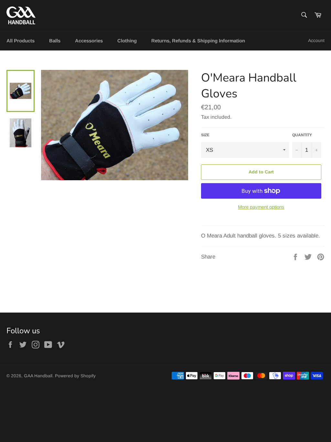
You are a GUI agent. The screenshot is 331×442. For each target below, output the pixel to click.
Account (316, 40)
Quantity (302, 135)
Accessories (89, 40)
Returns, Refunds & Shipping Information (198, 40)
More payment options (261, 207)
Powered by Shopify (75, 375)
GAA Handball (38, 375)
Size (205, 135)
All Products (20, 40)
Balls (54, 40)
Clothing (127, 40)
